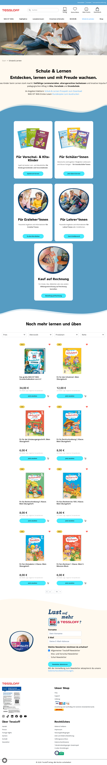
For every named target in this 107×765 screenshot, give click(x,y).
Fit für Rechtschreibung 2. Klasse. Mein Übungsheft (70, 440)
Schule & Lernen (88, 19)
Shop (101, 19)
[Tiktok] (7, 716)
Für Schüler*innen (73, 157)
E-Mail (51, 637)
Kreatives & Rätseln (57, 19)
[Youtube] (25, 716)
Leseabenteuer (38, 19)
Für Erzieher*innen (33, 219)
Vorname (52, 629)
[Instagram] (3, 716)
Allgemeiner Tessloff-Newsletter (65, 650)
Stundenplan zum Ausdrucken (65, 94)
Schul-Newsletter (58, 657)
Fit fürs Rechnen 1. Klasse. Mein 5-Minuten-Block (70, 565)
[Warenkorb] (97, 9)
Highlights (23, 19)
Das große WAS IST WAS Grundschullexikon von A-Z (30, 378)
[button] (48, 396)
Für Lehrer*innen (73, 219)
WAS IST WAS (8, 19)
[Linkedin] (12, 716)
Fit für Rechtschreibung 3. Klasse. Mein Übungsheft (32, 503)
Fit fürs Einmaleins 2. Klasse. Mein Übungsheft (32, 565)
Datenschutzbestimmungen (60, 670)
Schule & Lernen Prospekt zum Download (63, 91)
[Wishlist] (75, 9)
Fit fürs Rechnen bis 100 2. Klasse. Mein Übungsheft (70, 503)
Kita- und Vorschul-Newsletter (64, 654)
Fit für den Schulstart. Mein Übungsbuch (68, 378)
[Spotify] (21, 716)
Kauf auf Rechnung (53, 279)
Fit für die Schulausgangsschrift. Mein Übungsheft (34, 440)
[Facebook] (16, 716)
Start (4, 61)
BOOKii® (73, 19)
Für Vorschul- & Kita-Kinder (33, 158)
